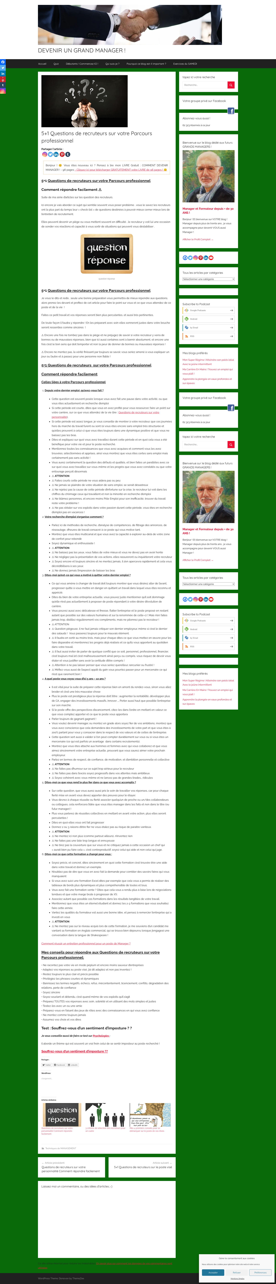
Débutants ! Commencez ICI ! (82, 63)
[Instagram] (44, 154)
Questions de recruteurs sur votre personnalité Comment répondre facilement (57, 1131)
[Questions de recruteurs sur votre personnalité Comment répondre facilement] (62, 1115)
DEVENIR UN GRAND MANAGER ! (81, 50)
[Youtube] (211, 257)
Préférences (260, 1272)
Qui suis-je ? (112, 63)
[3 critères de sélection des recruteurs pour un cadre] (106, 1115)
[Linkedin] (56, 154)
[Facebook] (3, 62)
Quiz (56, 63)
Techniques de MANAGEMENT (60, 1148)
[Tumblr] (67, 154)
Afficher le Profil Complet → (198, 239)
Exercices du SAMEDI (185, 63)
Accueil (42, 63)
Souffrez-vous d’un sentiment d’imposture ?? (74, 1051)
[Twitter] (50, 154)
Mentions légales (237, 1279)
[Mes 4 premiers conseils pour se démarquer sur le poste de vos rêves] (150, 1115)
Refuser (237, 1272)
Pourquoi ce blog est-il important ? (146, 63)
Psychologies (101, 1035)
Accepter (213, 1272)
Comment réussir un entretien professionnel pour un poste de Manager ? (86, 943)
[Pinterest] (62, 154)
